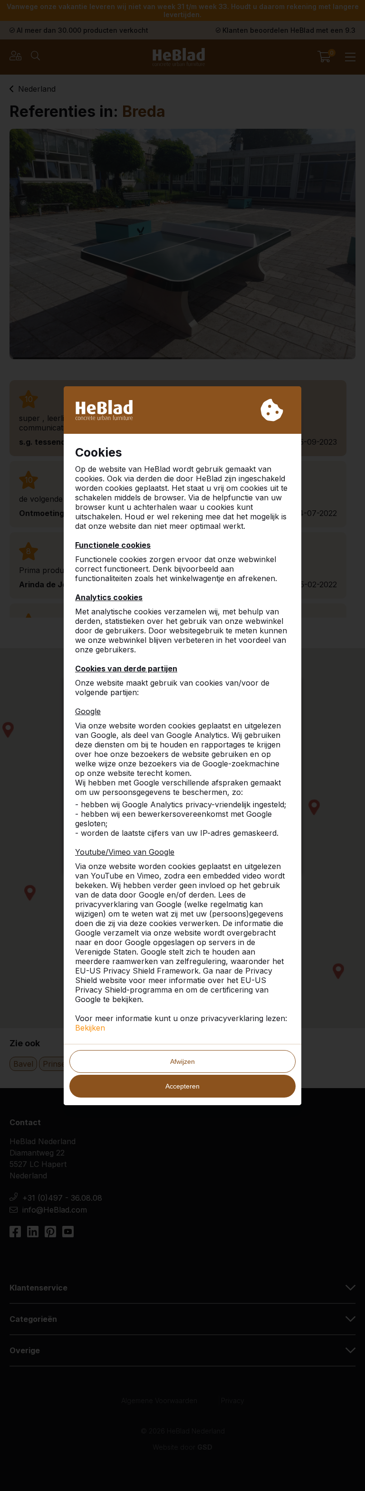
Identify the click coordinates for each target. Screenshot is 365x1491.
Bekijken (90, 1027)
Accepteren (182, 1086)
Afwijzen (182, 1061)
